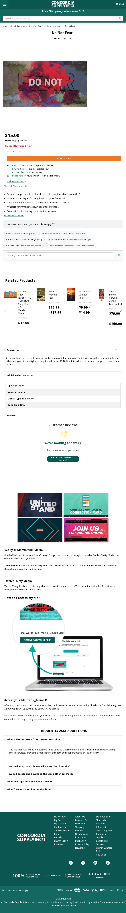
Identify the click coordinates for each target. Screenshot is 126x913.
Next (120, 310)
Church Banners (104, 847)
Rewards (80, 847)
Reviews (58, 844)
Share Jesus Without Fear (85, 294)
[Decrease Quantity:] (7, 151)
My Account (60, 816)
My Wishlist (60, 823)
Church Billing (61, 840)
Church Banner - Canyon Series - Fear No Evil (115, 297)
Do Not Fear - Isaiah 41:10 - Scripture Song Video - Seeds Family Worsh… (24, 302)
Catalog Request (63, 830)
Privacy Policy (82, 844)
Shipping (79, 827)
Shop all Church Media (15, 186)
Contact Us (60, 827)
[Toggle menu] (4, 4)
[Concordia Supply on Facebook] (71, 863)
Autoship (58, 837)
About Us (80, 816)
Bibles (99, 851)
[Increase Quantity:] (20, 151)
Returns (79, 830)
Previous (5, 310)
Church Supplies (104, 830)
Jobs (56, 833)
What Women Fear (53, 294)
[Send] (118, 255)
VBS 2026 (101, 854)
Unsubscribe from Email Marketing (81, 837)
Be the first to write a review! (63, 459)
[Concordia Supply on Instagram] (83, 863)
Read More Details (14, 215)
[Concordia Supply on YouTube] (108, 863)
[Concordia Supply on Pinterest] (95, 863)
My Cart (58, 820)
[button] (63, 350)
